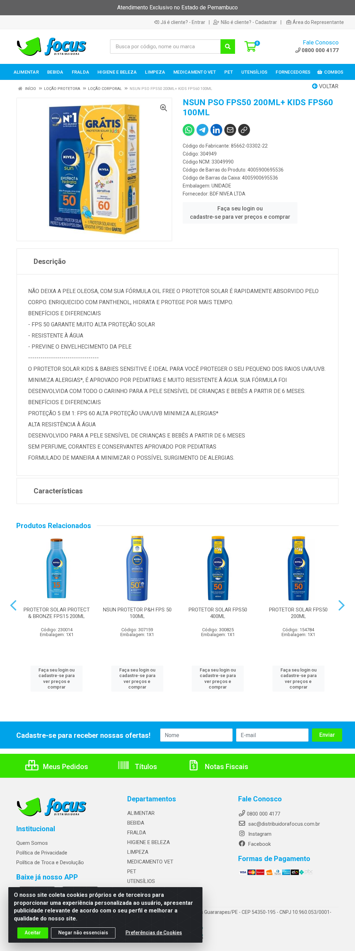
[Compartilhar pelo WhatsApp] (188, 130)
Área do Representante (318, 22)
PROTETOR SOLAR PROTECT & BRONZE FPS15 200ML (57, 613)
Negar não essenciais (83, 932)
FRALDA (136, 832)
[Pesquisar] (227, 46)
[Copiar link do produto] (244, 130)
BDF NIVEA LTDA (227, 194)
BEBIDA (135, 823)
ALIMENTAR (141, 813)
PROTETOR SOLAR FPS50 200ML (298, 613)
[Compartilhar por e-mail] (230, 130)
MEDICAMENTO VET (150, 862)
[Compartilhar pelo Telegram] (202, 130)
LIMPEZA (137, 852)
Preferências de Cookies (153, 932)
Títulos (145, 766)
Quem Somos (32, 843)
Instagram (259, 834)
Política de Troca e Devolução (50, 862)
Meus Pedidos (64, 766)
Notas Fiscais (225, 766)
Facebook (259, 844)
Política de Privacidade (41, 853)
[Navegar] (13, 605)
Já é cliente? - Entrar (183, 22)
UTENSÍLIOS (141, 881)
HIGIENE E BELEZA (148, 842)
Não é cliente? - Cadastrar (249, 22)
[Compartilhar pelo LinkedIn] (216, 130)
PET (131, 871)
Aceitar (33, 932)
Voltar (328, 86)
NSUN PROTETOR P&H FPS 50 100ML (137, 613)
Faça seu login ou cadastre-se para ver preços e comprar (240, 212)
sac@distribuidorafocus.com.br (283, 824)
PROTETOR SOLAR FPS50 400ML (218, 613)
